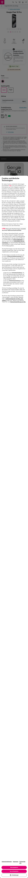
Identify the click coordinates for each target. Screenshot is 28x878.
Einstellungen (15, 875)
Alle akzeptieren (14, 867)
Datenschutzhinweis (7, 861)
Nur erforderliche (14, 871)
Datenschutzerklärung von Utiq (17, 302)
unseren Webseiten (18, 239)
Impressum (15, 861)
